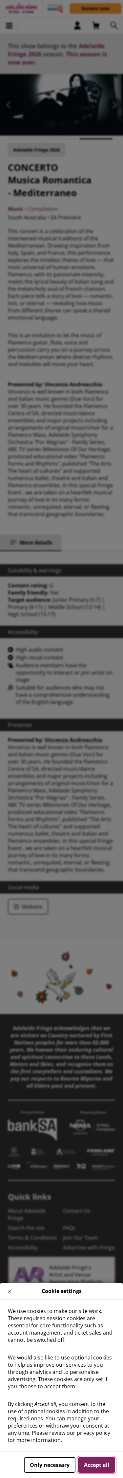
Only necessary (50, 1465)
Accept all (96, 1465)
